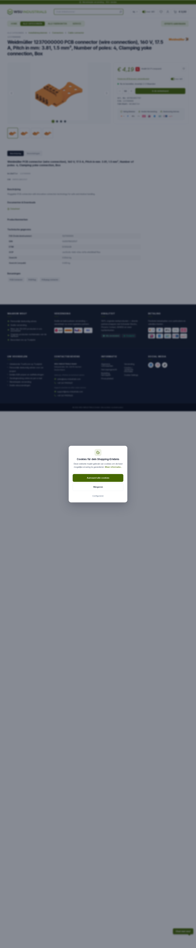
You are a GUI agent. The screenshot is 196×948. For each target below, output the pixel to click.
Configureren (98, 496)
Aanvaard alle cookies (98, 478)
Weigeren (98, 487)
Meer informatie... (113, 467)
